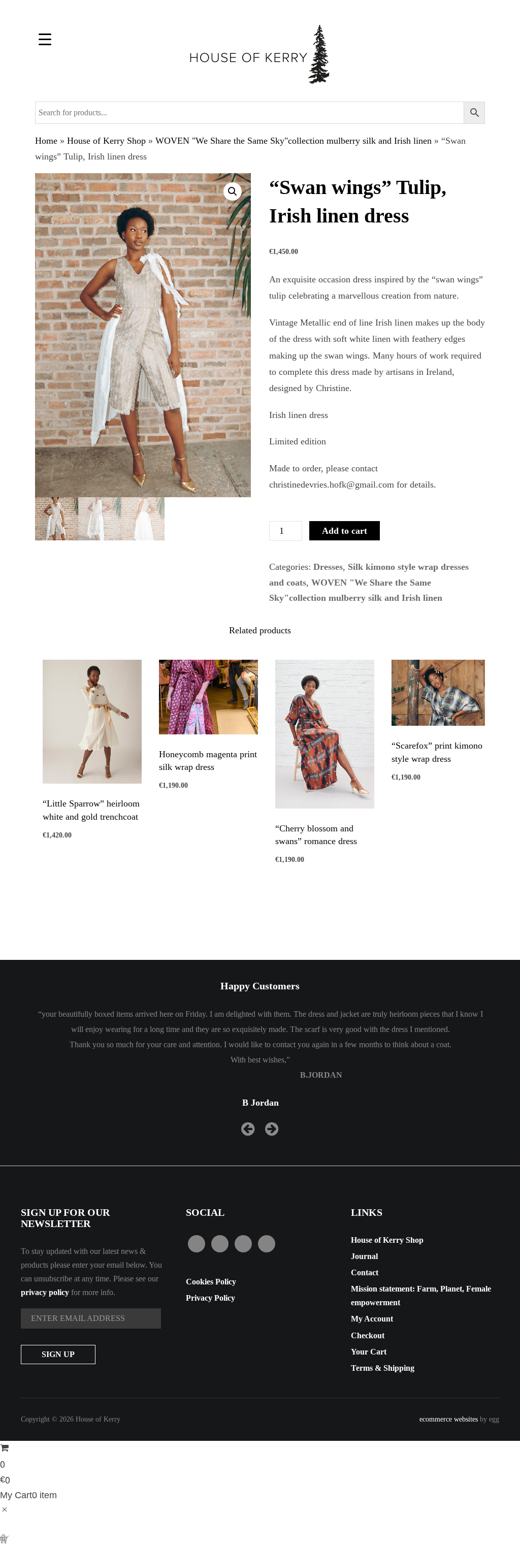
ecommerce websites (448, 1419)
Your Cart (368, 1351)
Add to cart (344, 531)
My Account (372, 1318)
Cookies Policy (211, 1281)
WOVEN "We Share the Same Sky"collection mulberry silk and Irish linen (293, 141)
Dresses (328, 567)
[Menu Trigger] (45, 39)
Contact (364, 1272)
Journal (364, 1256)
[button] (232, 191)
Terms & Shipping (382, 1368)
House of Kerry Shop (106, 141)
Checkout (367, 1335)
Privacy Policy (210, 1298)
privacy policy (45, 1292)
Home (46, 141)
